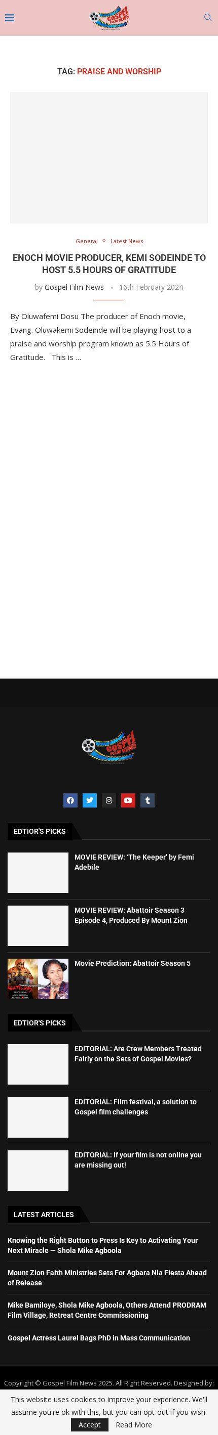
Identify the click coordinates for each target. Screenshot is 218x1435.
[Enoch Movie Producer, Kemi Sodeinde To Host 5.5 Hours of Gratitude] (109, 157)
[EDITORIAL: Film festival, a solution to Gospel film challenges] (38, 1117)
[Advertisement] (109, 524)
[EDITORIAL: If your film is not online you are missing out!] (38, 1170)
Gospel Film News (74, 287)
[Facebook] (70, 800)
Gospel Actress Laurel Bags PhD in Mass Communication (99, 1338)
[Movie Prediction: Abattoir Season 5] (38, 979)
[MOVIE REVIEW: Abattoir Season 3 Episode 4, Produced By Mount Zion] (38, 926)
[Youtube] (128, 800)
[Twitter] (90, 800)
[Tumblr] (147, 800)
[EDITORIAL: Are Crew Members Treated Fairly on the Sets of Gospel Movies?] (38, 1064)
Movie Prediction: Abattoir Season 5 (133, 963)
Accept (90, 1424)
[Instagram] (109, 800)
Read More (134, 1424)
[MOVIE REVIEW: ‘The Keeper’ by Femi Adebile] (38, 873)
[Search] (208, 18)
